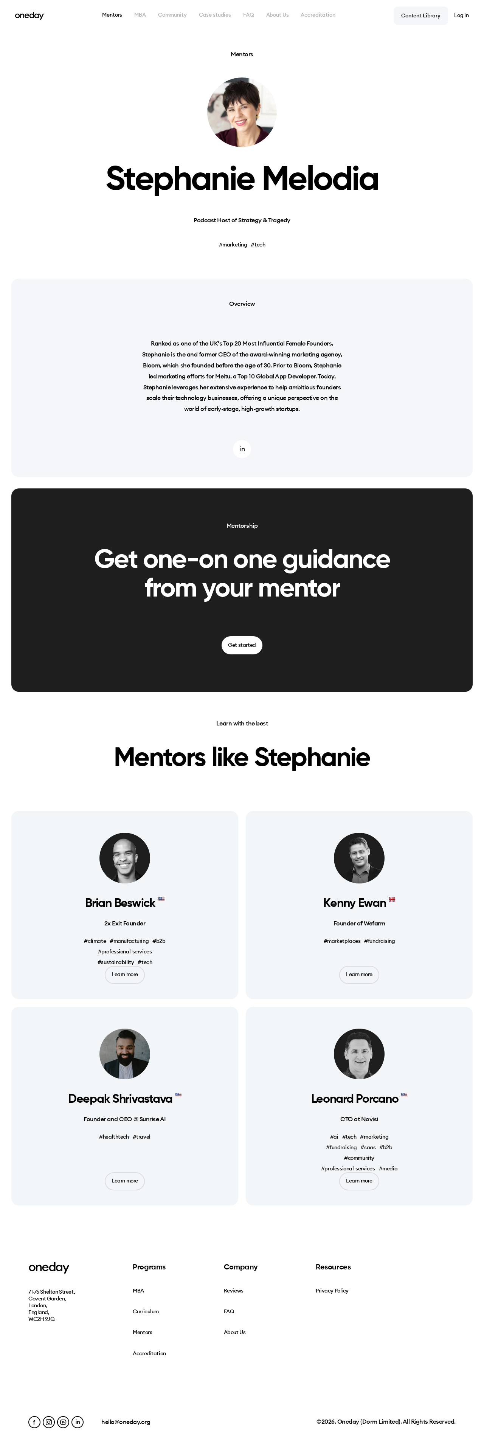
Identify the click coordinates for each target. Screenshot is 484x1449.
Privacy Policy (332, 1290)
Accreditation (318, 15)
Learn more (125, 974)
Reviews (234, 1290)
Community (172, 15)
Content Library (421, 15)
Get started (242, 645)
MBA (140, 15)
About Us (277, 15)
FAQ (248, 15)
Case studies (215, 15)
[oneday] (29, 15)
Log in (461, 15)
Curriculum (146, 1311)
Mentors (112, 15)
